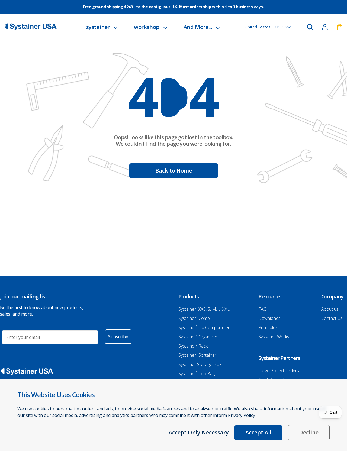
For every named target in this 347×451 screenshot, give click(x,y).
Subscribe (118, 337)
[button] (102, 27)
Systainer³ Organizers (199, 337)
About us (330, 309)
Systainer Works (273, 337)
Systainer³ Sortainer (197, 355)
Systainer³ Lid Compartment (205, 327)
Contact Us (332, 318)
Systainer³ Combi (194, 318)
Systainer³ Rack (193, 346)
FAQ (262, 309)
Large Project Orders (278, 371)
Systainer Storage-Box (199, 364)
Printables (268, 327)
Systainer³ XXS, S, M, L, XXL (204, 309)
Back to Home (173, 170)
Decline (309, 432)
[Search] (310, 27)
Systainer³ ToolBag (196, 374)
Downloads (269, 318)
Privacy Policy (241, 415)
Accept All (258, 432)
